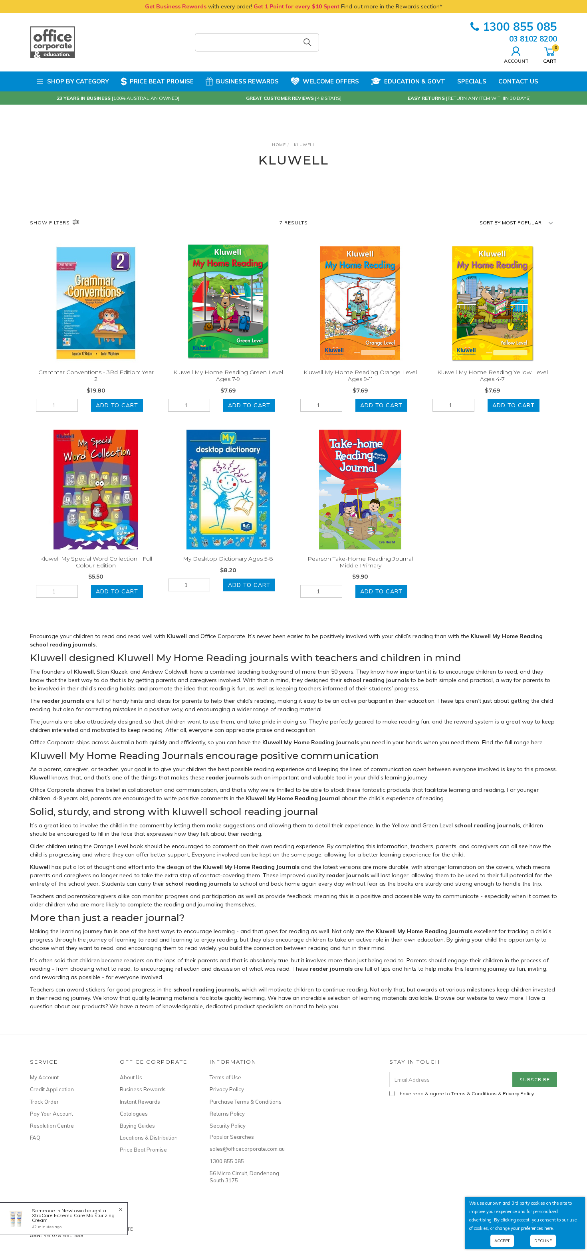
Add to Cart (117, 405)
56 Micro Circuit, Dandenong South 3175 (244, 1177)
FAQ (35, 1137)
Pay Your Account (51, 1113)
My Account (44, 1077)
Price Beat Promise (162, 81)
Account (516, 60)
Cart (550, 54)
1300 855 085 (520, 27)
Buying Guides (137, 1125)
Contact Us (518, 81)
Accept (502, 1240)
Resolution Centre (52, 1125)
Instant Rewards (140, 1101)
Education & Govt (414, 81)
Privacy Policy (227, 1089)
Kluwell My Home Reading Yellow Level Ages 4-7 (492, 376)
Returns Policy (227, 1113)
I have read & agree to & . (466, 1093)
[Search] (307, 42)
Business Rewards (247, 81)
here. (549, 1228)
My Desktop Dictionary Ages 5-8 (228, 558)
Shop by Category (78, 81)
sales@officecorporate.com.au (246, 1149)
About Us (131, 1077)
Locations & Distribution (149, 1137)
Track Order (44, 1101)
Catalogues (134, 1113)
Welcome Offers (331, 81)
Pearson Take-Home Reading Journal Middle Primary (360, 562)
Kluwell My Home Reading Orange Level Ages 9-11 (360, 376)
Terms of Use (225, 1077)
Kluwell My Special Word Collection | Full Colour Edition (96, 562)
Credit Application (52, 1089)
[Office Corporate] (52, 42)
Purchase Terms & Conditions (246, 1101)
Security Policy (228, 1125)
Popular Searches (232, 1137)
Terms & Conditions (474, 1093)
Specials (471, 81)
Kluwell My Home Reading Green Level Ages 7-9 (228, 376)
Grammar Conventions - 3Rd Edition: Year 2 (96, 376)
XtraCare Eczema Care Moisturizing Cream (73, 1217)
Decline (543, 1240)
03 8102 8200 (533, 39)
